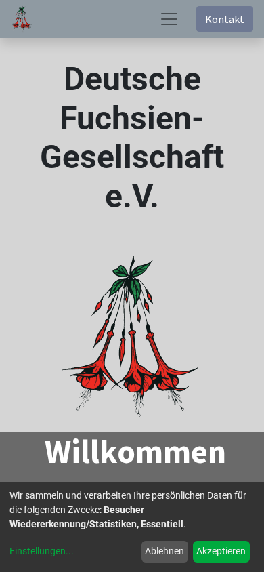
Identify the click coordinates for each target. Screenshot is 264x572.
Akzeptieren (221, 551)
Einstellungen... (41, 551)
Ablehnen (164, 551)
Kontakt (224, 19)
